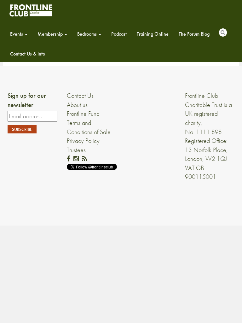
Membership (50, 34)
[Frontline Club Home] (30, 10)
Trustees (76, 150)
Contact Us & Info (27, 53)
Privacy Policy (83, 141)
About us (77, 105)
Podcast (119, 34)
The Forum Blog (194, 34)
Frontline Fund (83, 113)
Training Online (153, 34)
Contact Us (80, 95)
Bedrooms (87, 34)
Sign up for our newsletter (27, 100)
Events (17, 34)
